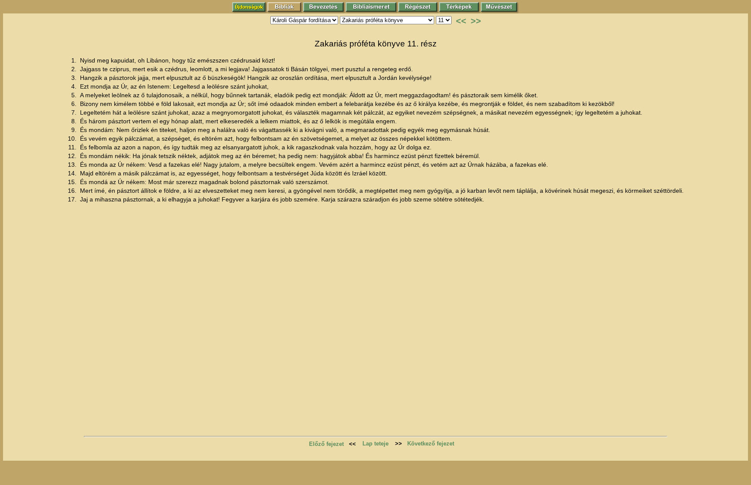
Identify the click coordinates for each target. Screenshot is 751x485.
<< (461, 21)
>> (476, 21)
